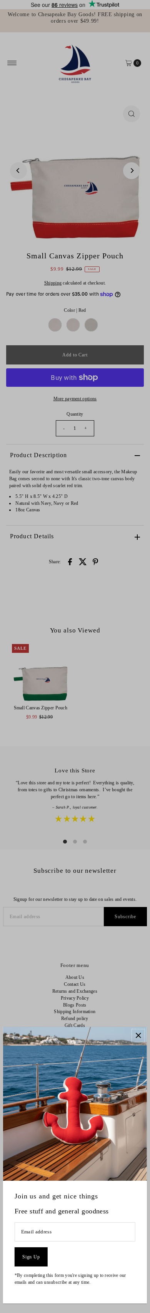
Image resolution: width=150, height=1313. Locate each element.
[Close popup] (138, 1035)
